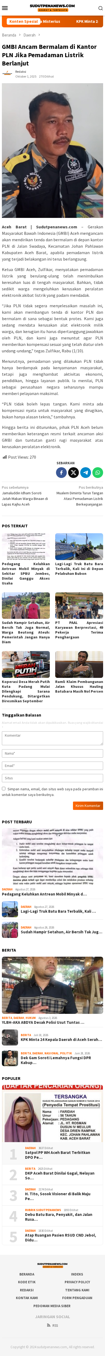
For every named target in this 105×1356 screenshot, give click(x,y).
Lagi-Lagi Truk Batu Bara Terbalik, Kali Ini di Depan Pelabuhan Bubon (79, 568)
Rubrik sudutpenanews (43, 1210)
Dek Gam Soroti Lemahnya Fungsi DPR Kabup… (56, 1060)
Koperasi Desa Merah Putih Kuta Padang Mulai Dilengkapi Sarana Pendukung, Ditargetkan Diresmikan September (26, 691)
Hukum (31, 1018)
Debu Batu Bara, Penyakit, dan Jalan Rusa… (58, 1217)
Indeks (77, 1274)
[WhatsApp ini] (97, 472)
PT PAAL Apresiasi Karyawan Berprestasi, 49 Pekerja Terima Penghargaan (79, 629)
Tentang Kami (77, 1290)
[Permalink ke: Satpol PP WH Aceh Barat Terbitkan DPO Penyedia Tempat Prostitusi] (52, 1113)
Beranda (26, 1274)
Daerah (7, 889)
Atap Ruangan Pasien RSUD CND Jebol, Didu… (60, 1237)
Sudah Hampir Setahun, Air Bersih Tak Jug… (61, 932)
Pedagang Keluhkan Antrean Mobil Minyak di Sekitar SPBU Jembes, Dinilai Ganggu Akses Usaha (26, 573)
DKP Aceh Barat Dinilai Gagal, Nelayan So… (59, 1175)
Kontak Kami (27, 1298)
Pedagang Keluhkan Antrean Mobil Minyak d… (44, 894)
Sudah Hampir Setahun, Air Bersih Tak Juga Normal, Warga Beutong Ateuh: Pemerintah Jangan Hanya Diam (26, 632)
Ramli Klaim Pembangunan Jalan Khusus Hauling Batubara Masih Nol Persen (79, 686)
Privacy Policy (77, 1282)
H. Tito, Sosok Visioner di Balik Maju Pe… (57, 1196)
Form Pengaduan (77, 1298)
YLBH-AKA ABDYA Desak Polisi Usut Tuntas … (43, 1022)
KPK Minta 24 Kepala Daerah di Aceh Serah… (61, 1039)
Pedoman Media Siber (52, 1306)
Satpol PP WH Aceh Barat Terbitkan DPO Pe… (57, 1155)
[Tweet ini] (73, 472)
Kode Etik (27, 1282)
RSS (55, 1325)
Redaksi (27, 1290)
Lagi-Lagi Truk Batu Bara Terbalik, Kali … (58, 911)
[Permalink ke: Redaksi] (7, 73)
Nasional (51, 1053)
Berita (7, 1018)
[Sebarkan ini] (61, 472)
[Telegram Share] (85, 472)
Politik (66, 1053)
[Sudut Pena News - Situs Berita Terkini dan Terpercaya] (52, 7)
